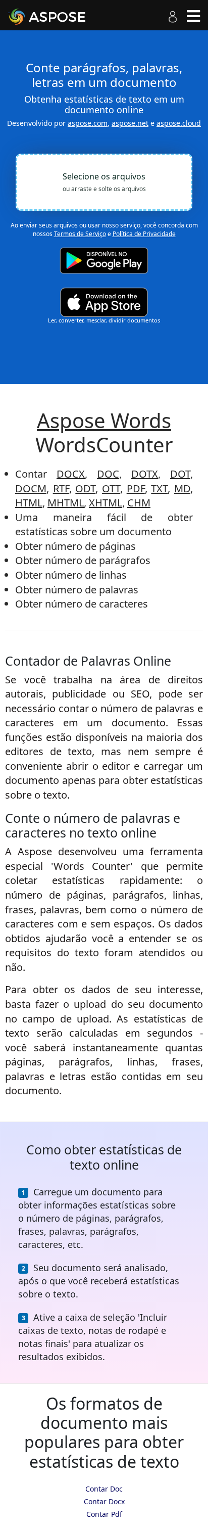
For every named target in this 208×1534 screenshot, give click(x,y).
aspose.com (88, 123)
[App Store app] (104, 302)
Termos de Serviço (80, 233)
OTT (111, 488)
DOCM (30, 488)
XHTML (105, 502)
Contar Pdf (104, 1514)
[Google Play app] (104, 260)
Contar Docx (104, 1501)
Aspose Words (104, 420)
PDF (136, 488)
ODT (85, 488)
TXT (159, 488)
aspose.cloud (179, 123)
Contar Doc (104, 1489)
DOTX (144, 474)
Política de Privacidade (144, 233)
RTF (61, 488)
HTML (28, 502)
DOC (108, 474)
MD (182, 488)
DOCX (71, 474)
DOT (180, 474)
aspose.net (130, 123)
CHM (138, 502)
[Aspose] (58, 16)
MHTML (65, 502)
